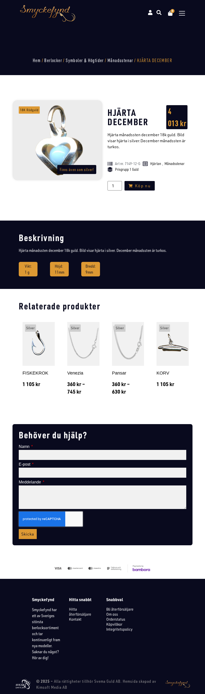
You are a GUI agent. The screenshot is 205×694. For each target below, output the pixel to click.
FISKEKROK (35, 373)
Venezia (75, 373)
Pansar (119, 373)
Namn (24, 447)
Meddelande (30, 482)
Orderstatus (115, 619)
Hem (36, 60)
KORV (162, 373)
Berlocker (53, 60)
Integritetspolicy (119, 629)
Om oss (112, 614)
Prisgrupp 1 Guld (126, 169)
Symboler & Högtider (85, 60)
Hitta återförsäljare (80, 611)
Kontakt (75, 619)
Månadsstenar (120, 60)
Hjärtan (155, 163)
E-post (25, 464)
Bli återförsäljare (120, 609)
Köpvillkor (114, 624)
